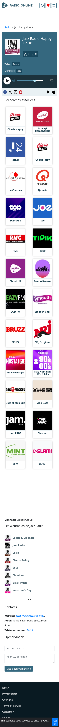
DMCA (5, 688)
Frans (16, 64)
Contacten (8, 711)
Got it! (55, 722)
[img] (54, 5)
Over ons (7, 699)
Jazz (19, 70)
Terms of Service (11, 705)
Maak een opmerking (19, 668)
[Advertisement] (29, 17)
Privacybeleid (9, 694)
